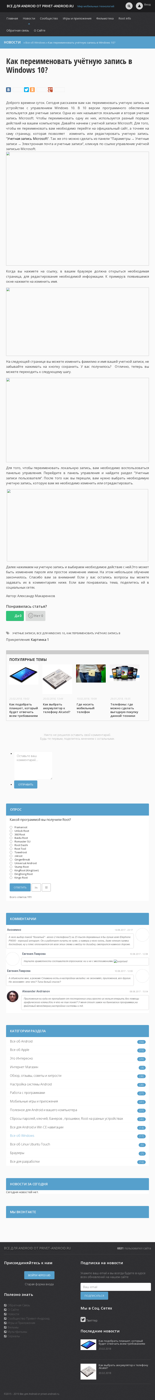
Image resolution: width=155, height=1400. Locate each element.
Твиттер (91, 1320)
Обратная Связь (18, 1305)
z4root (18, 856)
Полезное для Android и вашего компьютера (43, 1110)
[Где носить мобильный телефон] (91, 689)
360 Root (20, 834)
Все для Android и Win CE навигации (36, 1127)
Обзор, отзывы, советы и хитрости (35, 1075)
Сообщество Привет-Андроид (28, 1318)
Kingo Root (21, 877)
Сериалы (13, 1336)
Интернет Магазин (24, 1067)
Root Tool (20, 848)
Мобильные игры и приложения (34, 1101)
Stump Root (22, 867)
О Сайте (13, 1310)
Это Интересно (21, 1058)
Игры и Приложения (21, 1323)
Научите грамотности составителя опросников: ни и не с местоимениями (69, 961)
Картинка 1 (40, 639)
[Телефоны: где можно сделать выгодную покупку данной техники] (125, 691)
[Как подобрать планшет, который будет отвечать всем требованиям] (24, 691)
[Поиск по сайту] (129, 6)
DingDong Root (24, 874)
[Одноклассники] (38, 89)
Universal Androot (26, 863)
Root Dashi (21, 845)
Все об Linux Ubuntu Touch (30, 1144)
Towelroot (21, 852)
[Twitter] (26, 89)
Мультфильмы (17, 1332)
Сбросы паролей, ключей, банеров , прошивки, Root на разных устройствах (66, 1118)
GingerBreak (22, 859)
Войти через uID (39, 1275)
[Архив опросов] (46, 887)
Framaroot (21, 827)
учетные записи (23, 633)
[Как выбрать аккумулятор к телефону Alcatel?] (58, 689)
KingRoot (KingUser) (27, 870)
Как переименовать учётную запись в (93, 633)
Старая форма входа (39, 1284)
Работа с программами (27, 1092)
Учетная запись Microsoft (27, 138)
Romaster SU (22, 841)
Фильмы (13, 1327)
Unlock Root (22, 831)
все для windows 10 (51, 633)
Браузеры (17, 1153)
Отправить (25, 784)
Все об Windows (35, 42)
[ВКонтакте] (14, 89)
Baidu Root (21, 838)
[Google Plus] (56, 89)
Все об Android (21, 1041)
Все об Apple (19, 1049)
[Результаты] (36, 887)
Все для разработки (25, 1161)
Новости (13, 1314)
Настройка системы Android (31, 1084)
